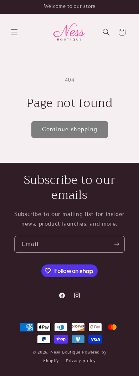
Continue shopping (69, 129)
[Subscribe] (116, 244)
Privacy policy (81, 360)
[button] (14, 32)
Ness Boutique (65, 352)
